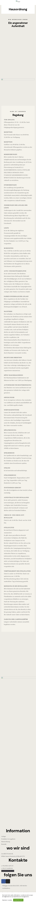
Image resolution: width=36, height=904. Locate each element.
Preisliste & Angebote (8, 839)
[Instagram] (8, 881)
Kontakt (3, 844)
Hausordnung (5, 842)
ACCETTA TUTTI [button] (18, 900)
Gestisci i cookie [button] (7, 900)
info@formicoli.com (7, 871)
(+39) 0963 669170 (7, 866)
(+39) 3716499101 (7, 868)
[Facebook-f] (3, 881)
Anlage (3, 836)
